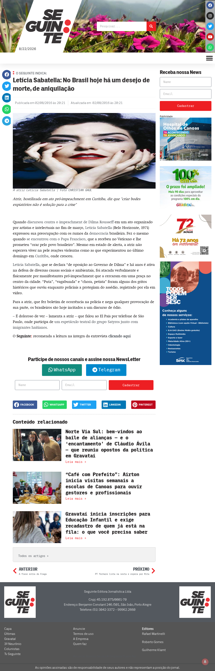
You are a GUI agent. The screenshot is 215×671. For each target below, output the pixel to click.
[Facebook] (210, 5)
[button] (7, 74)
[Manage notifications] (205, 661)
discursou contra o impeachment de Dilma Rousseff (70, 222)
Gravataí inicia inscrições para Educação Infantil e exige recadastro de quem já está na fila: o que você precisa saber (108, 523)
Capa (8, 629)
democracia (98, 233)
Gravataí (10, 639)
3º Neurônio (12, 644)
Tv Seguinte (12, 654)
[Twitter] (210, 26)
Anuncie (79, 629)
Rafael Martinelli (153, 634)
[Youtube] (210, 37)
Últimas (9, 634)
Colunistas (12, 649)
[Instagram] (210, 16)
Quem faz (80, 644)
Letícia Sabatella (98, 228)
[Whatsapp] (210, 47)
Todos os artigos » (33, 556)
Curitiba (42, 256)
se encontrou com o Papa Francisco (56, 239)
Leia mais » (76, 462)
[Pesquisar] (151, 26)
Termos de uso (83, 634)
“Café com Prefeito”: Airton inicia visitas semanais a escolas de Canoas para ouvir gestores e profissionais (104, 483)
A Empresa (80, 639)
